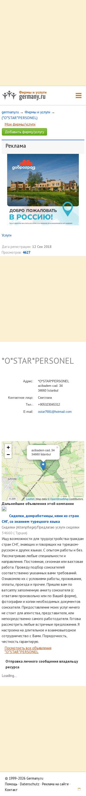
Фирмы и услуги (33, 92)
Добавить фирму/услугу (24, 131)
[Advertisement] (43, 43)
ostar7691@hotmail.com (55, 411)
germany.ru (10, 112)
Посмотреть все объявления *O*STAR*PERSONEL (28, 649)
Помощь (11, 784)
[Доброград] (43, 224)
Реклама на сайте (55, 784)
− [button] (8, 455)
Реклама (15, 145)
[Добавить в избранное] (5, 515)
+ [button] (8, 447)
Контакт (11, 789)
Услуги (6, 235)
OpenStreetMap (59, 499)
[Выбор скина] (77, 789)
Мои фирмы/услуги (20, 124)
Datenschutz (29, 784)
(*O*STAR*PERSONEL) (20, 117)
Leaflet (30, 499)
